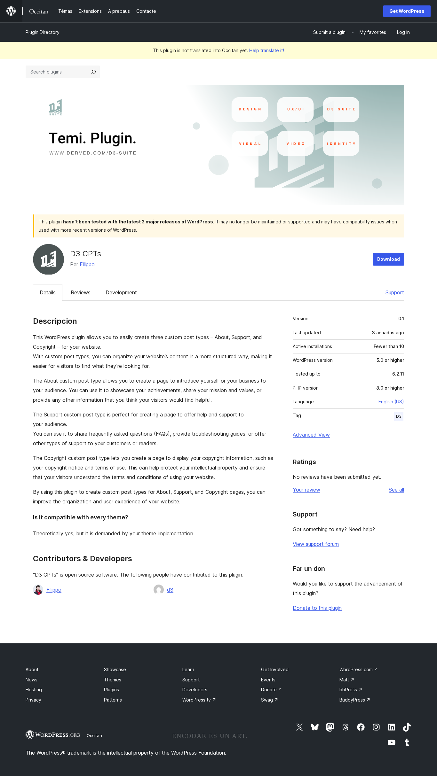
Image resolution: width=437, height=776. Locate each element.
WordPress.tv (199, 699)
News (31, 679)
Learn (188, 669)
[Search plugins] (93, 72)
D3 (398, 416)
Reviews (81, 292)
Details (48, 292)
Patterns (113, 699)
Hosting (34, 689)
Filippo (87, 264)
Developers (194, 689)
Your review (306, 489)
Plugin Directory (43, 32)
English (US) (391, 401)
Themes (112, 679)
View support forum (316, 544)
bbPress (350, 689)
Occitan (94, 735)
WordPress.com (358, 669)
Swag (269, 699)
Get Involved (275, 669)
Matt (346, 679)
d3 (170, 589)
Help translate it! (266, 50)
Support (394, 292)
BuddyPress (354, 699)
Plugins (111, 689)
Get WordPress (407, 11)
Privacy (33, 699)
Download (388, 259)
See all (396, 489)
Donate (271, 689)
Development (121, 292)
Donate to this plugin (317, 608)
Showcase (115, 669)
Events (268, 679)
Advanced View (311, 434)
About (32, 669)
